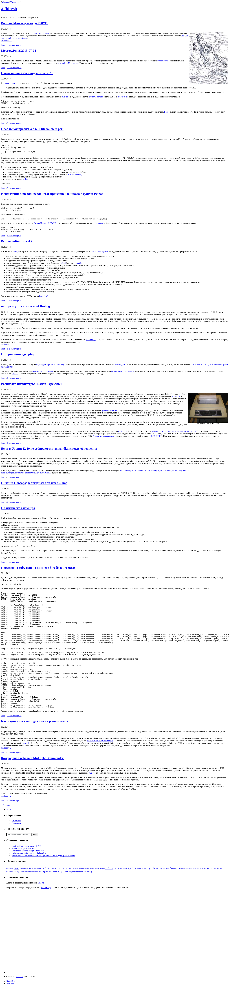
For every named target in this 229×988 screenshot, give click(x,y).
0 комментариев (14, 45)
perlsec (25, 179)
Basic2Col (10, 981)
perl (131, 868)
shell (139, 868)
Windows (166, 868)
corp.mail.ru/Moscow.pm (68, 63)
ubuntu (155, 868)
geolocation (62, 868)
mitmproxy (91, 339)
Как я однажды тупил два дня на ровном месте (34, 721)
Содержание (17, 823)
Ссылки (173, 868)
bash (16, 868)
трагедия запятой (109, 410)
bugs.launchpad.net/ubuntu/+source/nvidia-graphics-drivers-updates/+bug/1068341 (155, 470)
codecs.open (98, 223)
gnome (74, 868)
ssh (143, 868)
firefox (47, 868)
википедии (120, 364)
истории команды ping (54, 364)
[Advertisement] (117, 933)
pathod (63, 263)
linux (3, 45)
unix (161, 868)
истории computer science (122, 371)
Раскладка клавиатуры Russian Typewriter (31, 384)
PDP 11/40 (122, 431)
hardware (85, 868)
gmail (69, 868)
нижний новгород (13, 872)
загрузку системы (42, 33)
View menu (15, 2)
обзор (16, 251)
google (78, 868)
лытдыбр (207, 868)
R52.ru (41, 883)
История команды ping (17, 354)
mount (119, 868)
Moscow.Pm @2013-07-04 (18, 50)
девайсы (185, 868)
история (200, 868)
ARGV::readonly (75, 174)
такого (92, 773)
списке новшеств (11, 83)
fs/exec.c (65, 97)
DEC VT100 (156, 436)
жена (196, 868)
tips (149, 868)
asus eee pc (9, 868)
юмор (90, 872)
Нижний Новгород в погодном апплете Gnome (34, 483)
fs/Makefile (122, 97)
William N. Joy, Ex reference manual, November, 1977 (175, 431)
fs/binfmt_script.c (96, 97)
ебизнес (191, 868)
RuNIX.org (46, 887)
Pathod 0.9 (43, 296)
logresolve (26, 743)
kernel (91, 868)
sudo (145, 868)
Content (5, 2)
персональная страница (42, 371)
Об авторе (16, 821)
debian (41, 868)
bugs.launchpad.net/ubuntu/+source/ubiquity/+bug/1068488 (26, 473)
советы (78, 871)
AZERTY (176, 396)
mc (115, 868)
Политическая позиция (18, 508)
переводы (47, 871)
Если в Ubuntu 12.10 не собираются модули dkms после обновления (49, 448)
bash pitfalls (25, 868)
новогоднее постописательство (31, 871)
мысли (219, 868)
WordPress (10, 983)
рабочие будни (67, 871)
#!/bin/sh (9, 8)
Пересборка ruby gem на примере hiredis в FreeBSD (38, 567)
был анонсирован (100, 251)
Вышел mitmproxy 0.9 (16, 241)
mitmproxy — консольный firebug (25, 306)
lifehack (102, 868)
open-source (125, 868)
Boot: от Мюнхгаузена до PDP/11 (24, 23)
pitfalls (136, 868)
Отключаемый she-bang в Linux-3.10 (27, 73)
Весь (166, 112)
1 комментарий (14, 236)
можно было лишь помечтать (100, 741)
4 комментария (13, 477)
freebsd (54, 868)
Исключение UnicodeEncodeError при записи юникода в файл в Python (52, 193)
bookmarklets (34, 868)
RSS (9, 809)
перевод (40, 364)
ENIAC (15, 374)
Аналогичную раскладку (104, 436)
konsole (97, 868)
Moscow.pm (162, 61)
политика (57, 871)
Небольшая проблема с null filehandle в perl (32, 129)
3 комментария (13, 562)
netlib (79, 263)
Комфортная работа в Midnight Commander (32, 758)
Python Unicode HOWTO (45, 223)
